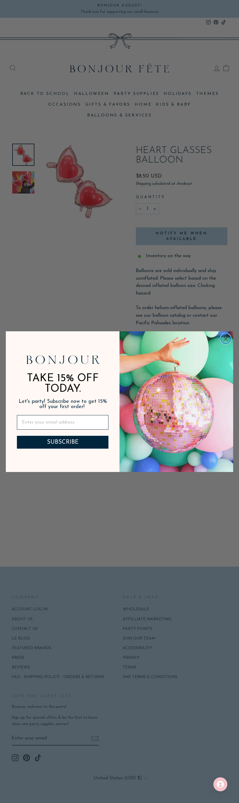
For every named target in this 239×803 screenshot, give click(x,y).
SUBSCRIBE (63, 442)
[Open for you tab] (220, 784)
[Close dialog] (226, 339)
